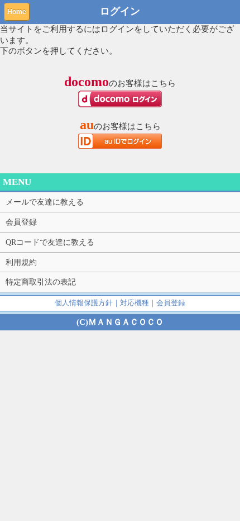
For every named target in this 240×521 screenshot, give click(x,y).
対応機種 (134, 303)
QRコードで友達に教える (50, 242)
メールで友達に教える (45, 201)
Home (16, 12)
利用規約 (21, 262)
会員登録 (21, 221)
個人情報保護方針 (84, 303)
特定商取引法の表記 (41, 281)
